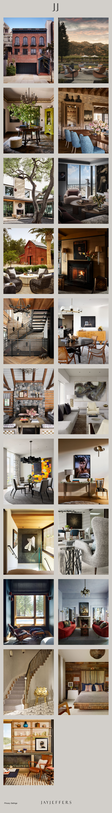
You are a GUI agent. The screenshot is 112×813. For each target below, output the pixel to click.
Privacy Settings (10, 803)
